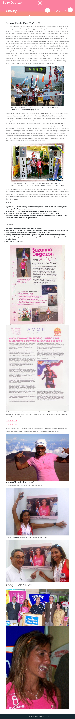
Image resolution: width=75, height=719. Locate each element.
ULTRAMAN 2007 (11, 425)
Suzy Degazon (13, 2)
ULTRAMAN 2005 (11, 421)
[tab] (40, 3)
